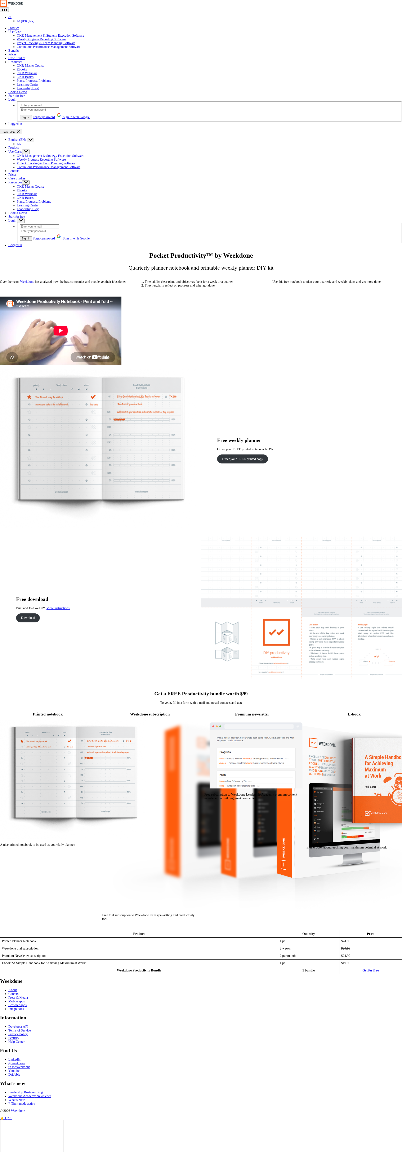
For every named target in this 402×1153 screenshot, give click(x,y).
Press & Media (18, 997)
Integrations (16, 1009)
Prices (12, 54)
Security (13, 1038)
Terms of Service (19, 1030)
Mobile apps (16, 1001)
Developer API (18, 1026)
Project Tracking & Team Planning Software (46, 43)
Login (12, 99)
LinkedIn (14, 1059)
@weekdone (16, 1063)
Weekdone (27, 281)
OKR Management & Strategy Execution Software (50, 35)
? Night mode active (21, 1103)
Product (13, 28)
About (12, 990)
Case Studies (16, 58)
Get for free (370, 970)
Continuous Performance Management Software (48, 47)
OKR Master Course (30, 65)
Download (28, 617)
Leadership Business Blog (25, 1092)
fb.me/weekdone (19, 1067)
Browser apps (17, 1005)
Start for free (16, 95)
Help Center (16, 1041)
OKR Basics (25, 77)
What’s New (16, 1100)
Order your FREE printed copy (242, 459)
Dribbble (14, 1074)
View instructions (58, 608)
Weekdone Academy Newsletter (29, 1096)
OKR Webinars (27, 73)
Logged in (15, 123)
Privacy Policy (18, 1034)
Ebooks (22, 69)
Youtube (13, 1070)
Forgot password (44, 117)
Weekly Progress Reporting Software (41, 39)
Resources (15, 62)
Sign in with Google (76, 117)
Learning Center (27, 84)
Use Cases (15, 31)
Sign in (26, 117)
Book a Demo (17, 92)
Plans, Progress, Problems (34, 80)
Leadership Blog (28, 88)
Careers (13, 994)
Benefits (13, 50)
